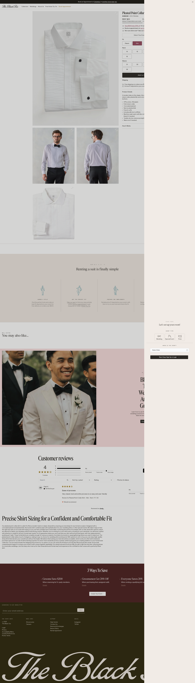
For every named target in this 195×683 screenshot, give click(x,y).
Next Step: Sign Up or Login (168, 357)
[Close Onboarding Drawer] (193, 2)
